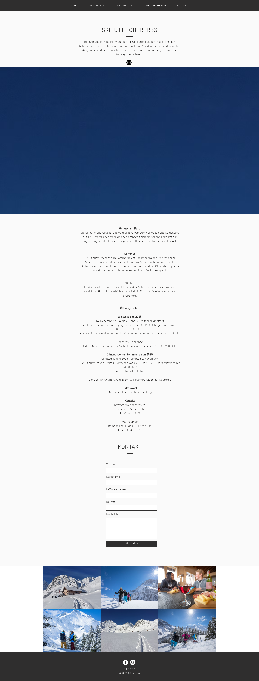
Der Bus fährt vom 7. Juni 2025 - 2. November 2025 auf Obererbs (129, 380)
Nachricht (112, 514)
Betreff (110, 502)
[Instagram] (129, 62)
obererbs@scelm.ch (131, 409)
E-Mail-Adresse (116, 489)
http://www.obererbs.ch (129, 405)
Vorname (112, 464)
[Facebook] (125, 662)
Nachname (113, 477)
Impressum (129, 668)
